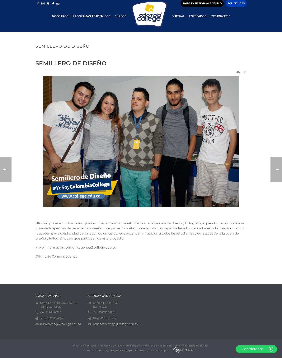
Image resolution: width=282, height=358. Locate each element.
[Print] (238, 72)
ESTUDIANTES (220, 16)
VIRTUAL (178, 16)
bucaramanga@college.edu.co (60, 324)
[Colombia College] (149, 16)
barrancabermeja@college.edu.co (115, 324)
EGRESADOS (197, 16)
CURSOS (120, 16)
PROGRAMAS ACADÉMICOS (91, 16)
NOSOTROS (60, 16)
